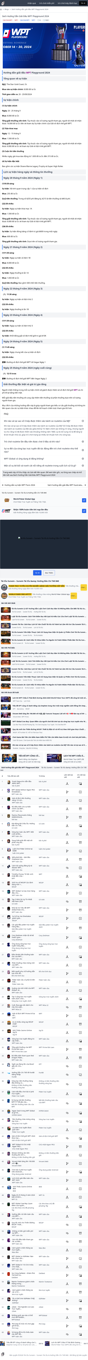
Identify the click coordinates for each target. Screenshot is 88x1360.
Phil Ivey (15, 1328)
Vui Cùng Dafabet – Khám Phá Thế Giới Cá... (23, 1274)
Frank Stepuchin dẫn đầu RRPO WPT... (21, 782)
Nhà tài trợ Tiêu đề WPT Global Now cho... (21, 909)
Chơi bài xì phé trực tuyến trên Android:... (22, 1171)
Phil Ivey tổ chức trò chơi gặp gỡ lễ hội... (23, 1325)
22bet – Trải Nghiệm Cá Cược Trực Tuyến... (23, 1308)
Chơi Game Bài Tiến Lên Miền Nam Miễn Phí (37, 740)
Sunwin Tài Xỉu (27, 612)
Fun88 (14, 1077)
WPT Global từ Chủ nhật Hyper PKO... (21, 1145)
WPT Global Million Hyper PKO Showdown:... (23, 791)
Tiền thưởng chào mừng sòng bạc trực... (23, 1120)
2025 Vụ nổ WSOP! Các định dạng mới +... (22, 883)
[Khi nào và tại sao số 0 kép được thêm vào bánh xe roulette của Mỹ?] (6, 746)
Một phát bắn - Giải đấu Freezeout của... (21, 858)
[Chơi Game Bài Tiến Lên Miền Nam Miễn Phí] (6, 738)
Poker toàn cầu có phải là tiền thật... (23, 981)
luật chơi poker (18, 853)
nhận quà (32, 3)
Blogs (7, 9)
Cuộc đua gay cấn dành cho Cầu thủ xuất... (22, 1006)
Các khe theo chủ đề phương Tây (46, 1204)
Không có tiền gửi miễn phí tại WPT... (22, 1232)
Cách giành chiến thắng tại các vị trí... (22, 1291)
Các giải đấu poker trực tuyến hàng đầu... (23, 926)
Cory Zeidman (17, 940)
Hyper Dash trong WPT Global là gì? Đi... (23, 1112)
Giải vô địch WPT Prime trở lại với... (23, 1014)
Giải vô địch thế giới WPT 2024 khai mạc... (23, 1137)
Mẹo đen (15, 1252)
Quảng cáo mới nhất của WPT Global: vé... (23, 989)
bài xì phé (16, 786)
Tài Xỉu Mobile (38, 635)
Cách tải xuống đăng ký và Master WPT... (22, 867)
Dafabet (15, 1277)
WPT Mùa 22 (16, 1009)
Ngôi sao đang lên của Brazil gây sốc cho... (23, 1065)
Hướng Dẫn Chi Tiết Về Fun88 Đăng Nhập (23, 1073)
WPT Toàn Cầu (17, 701)
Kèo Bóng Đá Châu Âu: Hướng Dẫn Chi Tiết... (23, 824)
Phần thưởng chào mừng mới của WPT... (23, 964)
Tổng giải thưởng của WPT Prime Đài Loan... (22, 1048)
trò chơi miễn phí (46, 3)
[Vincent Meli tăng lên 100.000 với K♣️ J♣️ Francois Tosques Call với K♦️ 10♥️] (6, 715)
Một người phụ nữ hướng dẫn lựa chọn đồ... (23, 972)
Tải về (83, 3)
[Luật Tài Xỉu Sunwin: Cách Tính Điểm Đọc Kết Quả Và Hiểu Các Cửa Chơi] (6, 618)
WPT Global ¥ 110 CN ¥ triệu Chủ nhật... (22, 1266)
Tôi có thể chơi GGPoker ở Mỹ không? (23, 1299)
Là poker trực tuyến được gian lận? (22, 1129)
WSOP (27, 709)
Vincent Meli (17, 717)
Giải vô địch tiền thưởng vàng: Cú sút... (21, 799)
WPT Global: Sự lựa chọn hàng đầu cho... (23, 892)
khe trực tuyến (17, 1294)
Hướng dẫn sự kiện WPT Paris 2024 (20, 485)
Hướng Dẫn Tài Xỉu (40, 612)
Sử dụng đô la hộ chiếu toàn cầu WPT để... (23, 1333)
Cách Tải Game (18, 740)
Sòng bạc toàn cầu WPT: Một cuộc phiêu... (23, 833)
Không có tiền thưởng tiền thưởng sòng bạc (22, 1086)
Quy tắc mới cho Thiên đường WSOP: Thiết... (23, 1224)
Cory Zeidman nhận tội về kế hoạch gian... (23, 936)
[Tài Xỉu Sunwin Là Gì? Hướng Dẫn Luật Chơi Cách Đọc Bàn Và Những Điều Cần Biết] (6, 610)
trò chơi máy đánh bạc (67, 3)
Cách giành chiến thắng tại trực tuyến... (22, 1249)
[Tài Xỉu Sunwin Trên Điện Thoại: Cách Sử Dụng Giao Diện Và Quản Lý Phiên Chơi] (6, 633)
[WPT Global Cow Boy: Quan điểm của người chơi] (6, 723)
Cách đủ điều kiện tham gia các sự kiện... (22, 1240)
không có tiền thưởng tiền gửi (23, 1157)
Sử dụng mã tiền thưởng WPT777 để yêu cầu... (21, 1101)
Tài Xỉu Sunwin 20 (17, 643)
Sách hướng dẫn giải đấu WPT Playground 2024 (30, 9)
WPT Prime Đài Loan (19, 1051)
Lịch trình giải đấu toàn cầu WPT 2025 (22, 1179)
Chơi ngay (84, 587)
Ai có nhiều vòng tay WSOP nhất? (22, 1023)
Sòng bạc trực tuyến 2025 (21, 1001)
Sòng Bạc (22, 748)
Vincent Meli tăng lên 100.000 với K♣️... (23, 1162)
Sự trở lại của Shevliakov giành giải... (21, 917)
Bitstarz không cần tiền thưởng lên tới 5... (21, 1154)
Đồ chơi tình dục (18, 976)
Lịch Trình (27, 701)
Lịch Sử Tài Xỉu (38, 627)
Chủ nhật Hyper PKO (20, 1149)
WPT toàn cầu (17, 794)
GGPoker (15, 1303)
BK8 (14, 1191)
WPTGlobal (16, 1320)
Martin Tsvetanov (18, 1286)
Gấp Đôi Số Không (31, 748)
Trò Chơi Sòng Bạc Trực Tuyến (44, 725)
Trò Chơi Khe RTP (60, 725)
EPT (14, 709)
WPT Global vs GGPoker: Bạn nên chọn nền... (22, 1257)
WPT (28, 72)
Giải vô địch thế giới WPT (21, 1140)
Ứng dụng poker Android (21, 1174)
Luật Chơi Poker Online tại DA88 (22, 850)
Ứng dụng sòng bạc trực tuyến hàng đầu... (21, 945)
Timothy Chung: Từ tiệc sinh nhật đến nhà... (22, 875)
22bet (14, 1311)
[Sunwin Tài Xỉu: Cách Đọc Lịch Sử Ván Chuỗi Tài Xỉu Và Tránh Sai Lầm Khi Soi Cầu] (6, 625)
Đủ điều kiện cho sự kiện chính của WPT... (21, 808)
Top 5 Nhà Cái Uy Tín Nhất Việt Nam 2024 (22, 900)
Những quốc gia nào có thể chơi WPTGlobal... (22, 1316)
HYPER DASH (17, 1115)
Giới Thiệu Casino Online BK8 (22, 1188)
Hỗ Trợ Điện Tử (22, 732)
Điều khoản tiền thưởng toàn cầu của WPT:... (23, 955)
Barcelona (20, 709)
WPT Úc (14, 1199)
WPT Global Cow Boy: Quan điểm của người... (22, 1204)
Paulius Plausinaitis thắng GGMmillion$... (22, 816)
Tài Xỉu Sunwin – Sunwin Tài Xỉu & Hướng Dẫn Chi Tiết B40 (46, 1355)
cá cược (15, 828)
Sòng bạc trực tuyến (19, 1123)
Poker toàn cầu (18, 984)
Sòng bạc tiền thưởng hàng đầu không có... (22, 1082)
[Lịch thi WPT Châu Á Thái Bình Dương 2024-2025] (6, 699)
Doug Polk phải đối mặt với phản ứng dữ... (22, 841)
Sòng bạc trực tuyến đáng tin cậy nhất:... (23, 1040)
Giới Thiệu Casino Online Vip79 (22, 1031)
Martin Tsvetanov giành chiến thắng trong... (23, 1283)
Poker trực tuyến (18, 1096)
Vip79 (15, 1035)
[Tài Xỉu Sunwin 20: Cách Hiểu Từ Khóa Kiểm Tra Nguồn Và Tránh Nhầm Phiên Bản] (6, 641)
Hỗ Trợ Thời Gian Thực (35, 732)
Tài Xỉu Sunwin (16, 612)
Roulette (15, 748)
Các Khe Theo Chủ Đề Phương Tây (23, 725)
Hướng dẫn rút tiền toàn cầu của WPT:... (23, 1215)
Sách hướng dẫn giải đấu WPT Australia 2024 (65, 485)
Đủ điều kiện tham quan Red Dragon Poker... (23, 1057)
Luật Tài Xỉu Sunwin (18, 620)
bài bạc (14, 819)
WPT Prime (25, 717)
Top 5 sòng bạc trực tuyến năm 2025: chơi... (22, 998)
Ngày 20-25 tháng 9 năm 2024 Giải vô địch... (23, 1196)
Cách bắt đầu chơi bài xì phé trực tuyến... (23, 1093)
